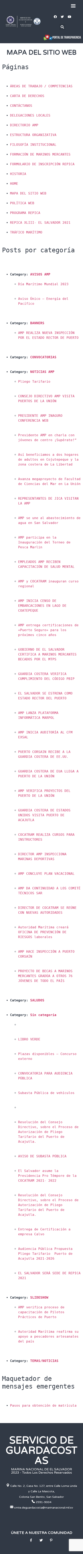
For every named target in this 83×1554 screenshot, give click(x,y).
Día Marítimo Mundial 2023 (43, 284)
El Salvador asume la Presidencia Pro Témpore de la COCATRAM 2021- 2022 (48, 1176)
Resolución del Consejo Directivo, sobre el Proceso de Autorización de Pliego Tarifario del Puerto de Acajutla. (49, 1132)
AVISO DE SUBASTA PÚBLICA (42, 1156)
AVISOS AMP (40, 274)
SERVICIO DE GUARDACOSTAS (41, 1450)
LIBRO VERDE (29, 1039)
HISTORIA (18, 174)
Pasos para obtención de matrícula (43, 1405)
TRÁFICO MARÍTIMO (26, 232)
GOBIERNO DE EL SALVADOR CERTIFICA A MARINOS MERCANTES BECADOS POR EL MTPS (48, 654)
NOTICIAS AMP (42, 372)
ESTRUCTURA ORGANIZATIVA (33, 135)
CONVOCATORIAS (43, 357)
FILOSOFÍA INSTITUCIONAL (33, 145)
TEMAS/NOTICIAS (44, 1361)
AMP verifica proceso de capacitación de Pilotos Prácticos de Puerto (42, 1312)
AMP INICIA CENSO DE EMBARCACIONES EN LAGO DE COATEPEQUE (43, 605)
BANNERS (37, 323)
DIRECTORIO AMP (24, 125)
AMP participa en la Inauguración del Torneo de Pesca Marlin (45, 542)
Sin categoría (43, 1015)
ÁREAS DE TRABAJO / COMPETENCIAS (41, 86)
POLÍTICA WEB (22, 203)
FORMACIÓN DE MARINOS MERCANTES (40, 154)
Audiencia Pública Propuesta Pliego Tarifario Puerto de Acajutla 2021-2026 (46, 1253)
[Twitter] (62, 17)
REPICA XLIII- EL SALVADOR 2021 (40, 223)
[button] (73, 6)
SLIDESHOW (39, 1297)
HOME (14, 184)
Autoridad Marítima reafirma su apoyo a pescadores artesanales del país (49, 1336)
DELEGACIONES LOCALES (30, 115)
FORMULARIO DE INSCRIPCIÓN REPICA (42, 164)
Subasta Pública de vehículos (46, 1093)
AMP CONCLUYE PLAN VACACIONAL (46, 874)
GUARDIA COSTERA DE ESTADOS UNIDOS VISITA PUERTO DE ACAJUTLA (45, 815)
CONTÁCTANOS (21, 106)
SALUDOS (37, 1000)
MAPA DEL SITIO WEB (28, 193)
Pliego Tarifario (34, 381)
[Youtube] (69, 17)
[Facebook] (55, 17)
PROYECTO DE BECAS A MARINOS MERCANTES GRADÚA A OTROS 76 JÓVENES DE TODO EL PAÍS (46, 976)
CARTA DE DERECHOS (27, 96)
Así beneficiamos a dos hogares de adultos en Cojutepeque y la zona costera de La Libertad (49, 459)
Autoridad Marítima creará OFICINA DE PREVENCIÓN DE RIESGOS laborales (44, 932)
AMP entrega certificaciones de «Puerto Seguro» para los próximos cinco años (49, 630)
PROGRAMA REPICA (25, 213)
